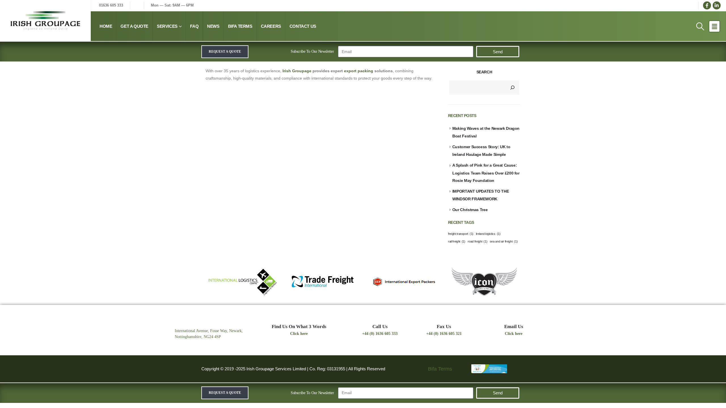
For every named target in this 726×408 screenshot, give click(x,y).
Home (106, 26)
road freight (477, 241)
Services (167, 26)
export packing (358, 71)
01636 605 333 (111, 5)
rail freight (456, 241)
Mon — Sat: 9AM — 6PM (220, 5)
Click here (299, 334)
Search (484, 72)
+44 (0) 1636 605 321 (444, 334)
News (213, 26)
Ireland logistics (488, 233)
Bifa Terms (240, 26)
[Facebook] (707, 5)
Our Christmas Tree (470, 209)
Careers (271, 26)
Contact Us (303, 26)
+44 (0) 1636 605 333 (380, 334)
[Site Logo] (45, 21)
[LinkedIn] (717, 5)
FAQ (194, 26)
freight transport (460, 233)
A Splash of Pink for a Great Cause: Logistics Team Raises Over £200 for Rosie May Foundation (486, 172)
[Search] (512, 87)
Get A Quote (134, 26)
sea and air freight (504, 241)
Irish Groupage (296, 71)
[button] (700, 26)
